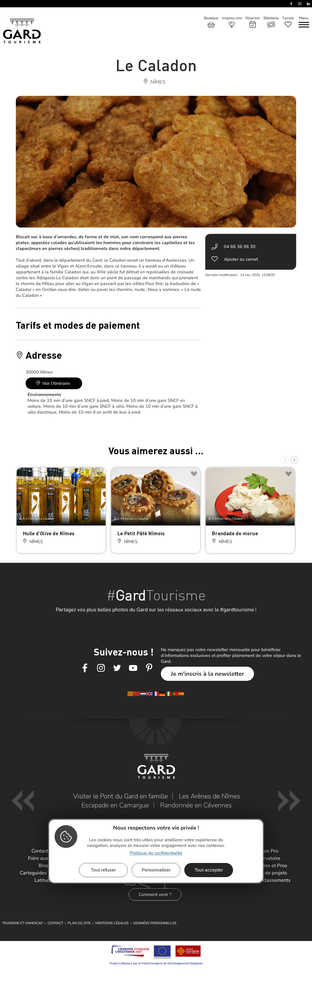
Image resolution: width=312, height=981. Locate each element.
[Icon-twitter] (117, 668)
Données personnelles (154, 923)
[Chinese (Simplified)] (137, 693)
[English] (149, 693)
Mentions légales (112, 923)
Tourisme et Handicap (22, 923)
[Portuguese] (175, 693)
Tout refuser (103, 869)
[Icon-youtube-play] (133, 668)
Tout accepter (209, 869)
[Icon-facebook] (84, 668)
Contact (55, 923)
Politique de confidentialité (156, 853)
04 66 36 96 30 (239, 246)
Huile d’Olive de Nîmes (48, 533)
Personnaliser (156, 869)
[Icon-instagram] (101, 668)
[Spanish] (181, 693)
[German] (162, 693)
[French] (156, 693)
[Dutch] (143, 693)
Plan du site (79, 923)
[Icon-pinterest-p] (149, 668)
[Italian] (169, 693)
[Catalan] (130, 693)
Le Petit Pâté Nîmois (141, 533)
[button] (285, 460)
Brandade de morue (235, 533)
